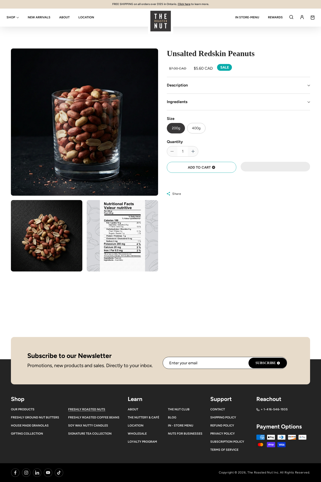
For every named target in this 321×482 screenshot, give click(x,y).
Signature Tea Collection (90, 433)
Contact (217, 409)
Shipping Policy (223, 417)
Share (176, 194)
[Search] (291, 17)
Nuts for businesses (185, 433)
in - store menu (180, 425)
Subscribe (265, 363)
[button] (275, 167)
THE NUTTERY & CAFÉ (143, 417)
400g (196, 128)
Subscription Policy (227, 442)
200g (176, 128)
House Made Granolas (30, 425)
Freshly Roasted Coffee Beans (93, 417)
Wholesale (137, 433)
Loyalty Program (142, 442)
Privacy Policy (222, 433)
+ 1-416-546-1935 (274, 409)
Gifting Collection (27, 433)
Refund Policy (222, 425)
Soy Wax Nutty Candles (88, 425)
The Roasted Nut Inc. (263, 472)
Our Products (23, 409)
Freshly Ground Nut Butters (35, 417)
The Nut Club (179, 409)
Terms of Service (224, 450)
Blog (172, 417)
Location (135, 425)
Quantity (175, 141)
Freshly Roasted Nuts (86, 409)
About (133, 409)
